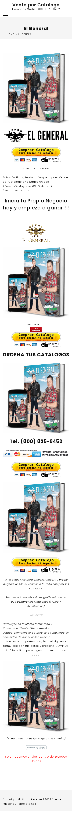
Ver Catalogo (36, 324)
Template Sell (26, 804)
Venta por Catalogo (36, 5)
